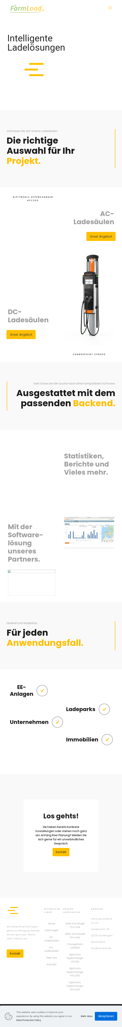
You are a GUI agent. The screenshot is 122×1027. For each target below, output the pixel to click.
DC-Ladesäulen (51, 949)
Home (51, 923)
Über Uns (51, 957)
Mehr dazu (86, 1016)
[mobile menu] (110, 8)
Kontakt (52, 964)
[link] (31, 583)
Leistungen (51, 930)
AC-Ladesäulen (51, 938)
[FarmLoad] (27, 8)
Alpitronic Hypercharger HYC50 (75, 958)
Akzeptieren (106, 1016)
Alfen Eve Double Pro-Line (75, 935)
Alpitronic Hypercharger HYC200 (75, 972)
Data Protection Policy (28, 1020)
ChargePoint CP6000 (75, 946)
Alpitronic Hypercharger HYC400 (75, 986)
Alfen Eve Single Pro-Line (75, 925)
